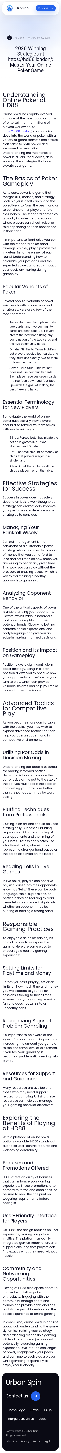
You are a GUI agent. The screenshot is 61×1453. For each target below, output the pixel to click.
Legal (47, 1441)
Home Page (16, 1410)
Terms (36, 1441)
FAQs (48, 1410)
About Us (12, 1441)
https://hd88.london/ (17, 131)
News (34, 1410)
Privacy (25, 1441)
